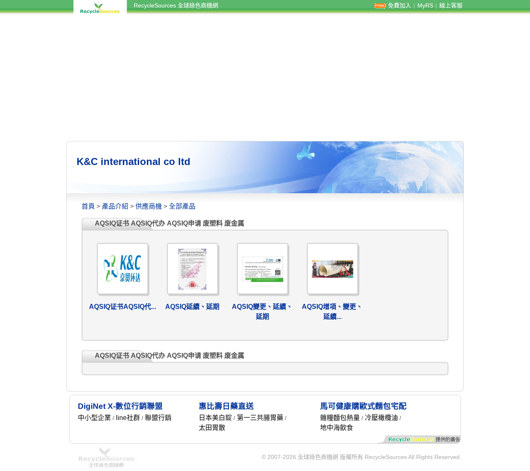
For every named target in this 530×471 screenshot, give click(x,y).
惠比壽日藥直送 (226, 406)
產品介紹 (115, 206)
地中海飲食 (336, 427)
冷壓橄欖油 (381, 417)
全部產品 (182, 206)
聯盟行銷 (158, 417)
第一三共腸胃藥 (260, 417)
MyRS (425, 5)
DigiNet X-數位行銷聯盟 (120, 406)
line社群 (128, 417)
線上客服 (451, 5)
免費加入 (399, 5)
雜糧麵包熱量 (340, 417)
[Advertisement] (265, 78)
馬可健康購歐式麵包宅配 (363, 406)
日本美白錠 (215, 417)
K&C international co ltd (133, 161)
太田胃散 (212, 427)
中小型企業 (94, 417)
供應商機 (148, 206)
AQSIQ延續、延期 (192, 306)
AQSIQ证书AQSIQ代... (122, 306)
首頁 (88, 206)
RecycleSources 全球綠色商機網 (176, 5)
